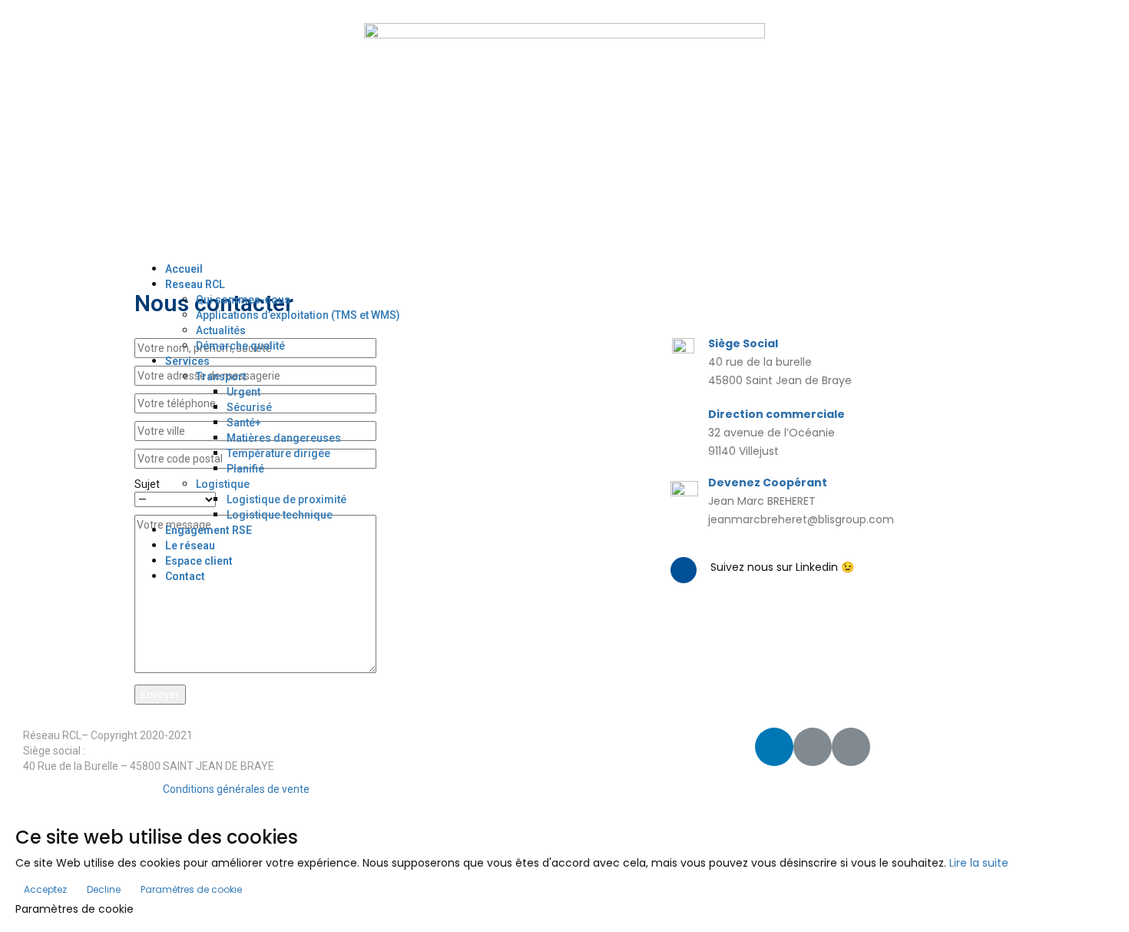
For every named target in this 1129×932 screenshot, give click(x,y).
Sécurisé (249, 407)
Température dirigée (278, 453)
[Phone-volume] (812, 747)
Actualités (221, 330)
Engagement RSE (208, 530)
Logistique (223, 484)
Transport (221, 376)
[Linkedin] (774, 747)
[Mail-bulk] (851, 747)
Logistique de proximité (286, 499)
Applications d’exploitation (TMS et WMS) (298, 315)
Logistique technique (280, 515)
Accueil (184, 269)
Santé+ (244, 422)
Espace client (199, 561)
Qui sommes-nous (243, 300)
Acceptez (45, 889)
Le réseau (190, 545)
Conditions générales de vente (236, 789)
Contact (185, 576)
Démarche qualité (240, 346)
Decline (104, 889)
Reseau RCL (195, 284)
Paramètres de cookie (191, 889)
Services (187, 361)
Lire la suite (978, 863)
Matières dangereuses (284, 438)
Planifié (245, 469)
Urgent (243, 392)
